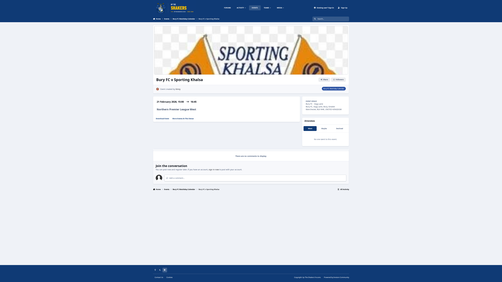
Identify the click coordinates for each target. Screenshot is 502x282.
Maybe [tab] (324, 128)
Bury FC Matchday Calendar (333, 88)
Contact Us (159, 277)
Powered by (336, 277)
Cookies (169, 277)
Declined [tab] (339, 128)
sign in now (214, 169)
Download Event (162, 119)
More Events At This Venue (183, 119)
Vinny (178, 89)
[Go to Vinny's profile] (157, 89)
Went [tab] (310, 128)
